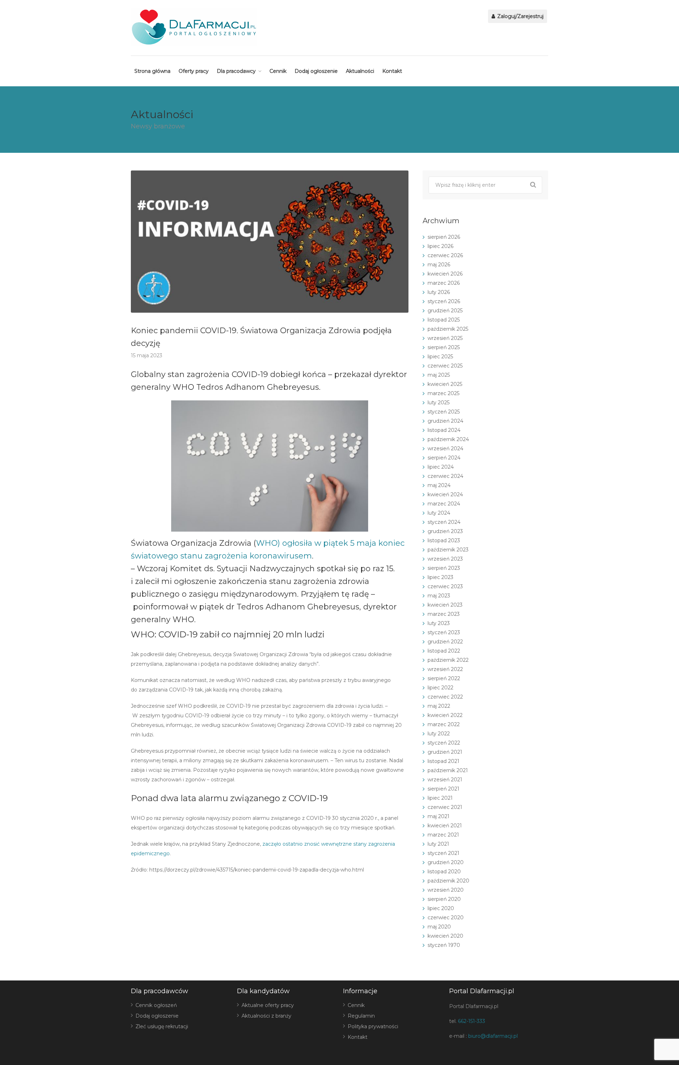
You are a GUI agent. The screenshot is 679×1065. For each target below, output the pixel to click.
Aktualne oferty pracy (268, 1005)
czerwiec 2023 (445, 586)
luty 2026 (439, 292)
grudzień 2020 (446, 862)
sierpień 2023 (444, 568)
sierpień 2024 (444, 458)
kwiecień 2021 (445, 825)
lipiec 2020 (441, 908)
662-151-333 (471, 1021)
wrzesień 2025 (445, 338)
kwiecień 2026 (445, 274)
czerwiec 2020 (446, 917)
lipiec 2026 (440, 246)
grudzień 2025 (445, 310)
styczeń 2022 (444, 743)
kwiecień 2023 (445, 605)
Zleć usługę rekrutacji (161, 1026)
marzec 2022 (444, 724)
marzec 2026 (444, 283)
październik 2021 (448, 770)
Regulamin (361, 1016)
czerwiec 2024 (445, 476)
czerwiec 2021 (445, 807)
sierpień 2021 (443, 789)
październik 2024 (448, 439)
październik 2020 (448, 881)
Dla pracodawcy (236, 71)
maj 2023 (439, 595)
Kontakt (392, 71)
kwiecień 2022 (445, 715)
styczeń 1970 (444, 945)
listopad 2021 (443, 761)
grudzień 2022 (445, 641)
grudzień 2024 (445, 421)
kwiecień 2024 (445, 494)
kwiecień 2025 (445, 384)
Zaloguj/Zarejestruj (520, 16)
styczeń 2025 (444, 412)
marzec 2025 (443, 393)
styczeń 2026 (444, 301)
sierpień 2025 (444, 347)
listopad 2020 (444, 871)
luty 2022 (439, 733)
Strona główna (152, 71)
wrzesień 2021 (445, 779)
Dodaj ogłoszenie (316, 71)
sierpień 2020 (444, 899)
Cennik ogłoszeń (156, 1005)
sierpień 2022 (444, 678)
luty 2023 (439, 623)
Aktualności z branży (266, 1016)
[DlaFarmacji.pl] (194, 27)
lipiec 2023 (440, 577)
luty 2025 (438, 402)
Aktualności (360, 71)
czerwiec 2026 (445, 255)
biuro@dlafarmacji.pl (493, 1036)
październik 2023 (448, 549)
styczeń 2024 (444, 522)
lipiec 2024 (441, 467)
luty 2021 (438, 844)
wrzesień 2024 (445, 448)
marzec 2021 (443, 835)
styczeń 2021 (443, 853)
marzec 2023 (444, 614)
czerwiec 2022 (445, 697)
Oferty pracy (194, 71)
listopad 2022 (444, 651)
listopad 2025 (444, 320)
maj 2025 (439, 375)
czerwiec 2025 (445, 366)
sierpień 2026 (444, 237)
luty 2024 (439, 513)
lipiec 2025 (440, 356)
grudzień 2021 (445, 752)
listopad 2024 (444, 430)
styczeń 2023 (444, 632)
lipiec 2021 (440, 798)
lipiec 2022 (440, 687)
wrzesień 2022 (445, 669)
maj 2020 (439, 927)
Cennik (277, 71)
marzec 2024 (444, 503)
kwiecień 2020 (445, 936)
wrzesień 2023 (445, 559)
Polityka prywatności (373, 1026)
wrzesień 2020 (446, 890)
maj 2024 (439, 485)
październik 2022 (448, 660)
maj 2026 (439, 264)
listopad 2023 (444, 540)
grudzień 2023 (445, 531)
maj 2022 (439, 706)
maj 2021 (438, 816)
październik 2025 (448, 329)
